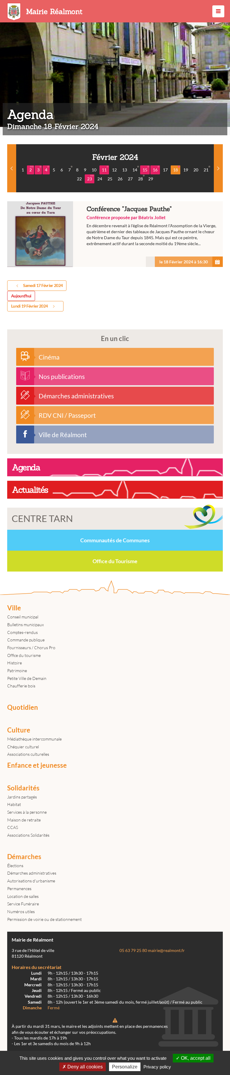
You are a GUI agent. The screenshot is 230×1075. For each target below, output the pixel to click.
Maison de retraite (24, 819)
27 (130, 178)
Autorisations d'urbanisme (31, 880)
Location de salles (23, 896)
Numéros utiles (21, 911)
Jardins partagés (22, 796)
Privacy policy (157, 1066)
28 (140, 178)
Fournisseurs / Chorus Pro (31, 647)
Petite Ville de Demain (26, 678)
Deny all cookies (84, 1066)
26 (120, 178)
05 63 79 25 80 (133, 950)
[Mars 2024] (218, 168)
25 (110, 178)
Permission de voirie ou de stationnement (44, 919)
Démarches (24, 857)
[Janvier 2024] (11, 168)
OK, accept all (195, 1058)
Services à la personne (27, 812)
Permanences (19, 888)
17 (165, 169)
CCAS (12, 827)
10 (94, 169)
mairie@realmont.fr (166, 950)
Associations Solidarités (28, 835)
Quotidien (22, 707)
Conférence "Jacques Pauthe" (115, 234)
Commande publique (26, 639)
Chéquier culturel (23, 746)
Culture (18, 730)
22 (79, 178)
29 (150, 178)
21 (206, 169)
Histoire (14, 662)
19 (185, 169)
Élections (15, 865)
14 (134, 169)
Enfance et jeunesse (37, 765)
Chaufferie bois (21, 685)
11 (104, 169)
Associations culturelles (28, 754)
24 (99, 178)
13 (124, 169)
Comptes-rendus (22, 632)
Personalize (124, 1066)
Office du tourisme (24, 655)
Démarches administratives (31, 873)
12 (114, 169)
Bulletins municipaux (25, 624)
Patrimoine (17, 670)
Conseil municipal (22, 616)
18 (175, 169)
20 (195, 169)
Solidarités (23, 788)
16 (155, 169)
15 (145, 169)
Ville (14, 608)
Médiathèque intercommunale (34, 738)
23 (89, 178)
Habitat (14, 804)
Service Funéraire (23, 903)
